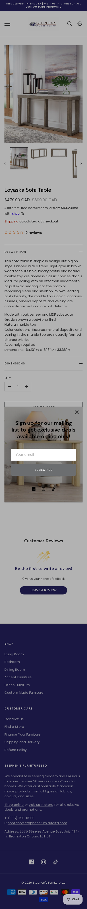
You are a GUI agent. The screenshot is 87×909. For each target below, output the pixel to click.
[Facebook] (34, 489)
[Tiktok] (53, 489)
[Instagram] (43, 489)
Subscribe (43, 470)
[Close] (77, 412)
